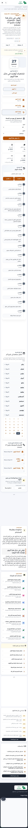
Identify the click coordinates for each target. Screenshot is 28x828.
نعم (19, 488)
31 (22, 436)
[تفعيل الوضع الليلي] (5, 2)
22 (18, 430)
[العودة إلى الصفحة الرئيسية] (22, 2)
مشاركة (19, 45)
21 (22, 430)
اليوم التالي (14, 93)
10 (5, 421)
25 (5, 430)
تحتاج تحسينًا (8, 488)
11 (22, 424)
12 (18, 424)
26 (22, 433)
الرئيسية (24, 6)
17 (18, 427)
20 (5, 427)
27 (18, 433)
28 (14, 433)
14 (9, 424)
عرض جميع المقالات (14, 775)
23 (14, 430)
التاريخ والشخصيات (18, 6)
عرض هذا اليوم (13, 138)
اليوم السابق (13, 85)
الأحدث (19, 178)
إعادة (7, 45)
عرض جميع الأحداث (14, 739)
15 (5, 424)
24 (9, 430)
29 (9, 433)
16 (22, 427)
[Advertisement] (14, 335)
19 (9, 427)
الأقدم (7, 178)
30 (5, 433)
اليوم (13, 89)
